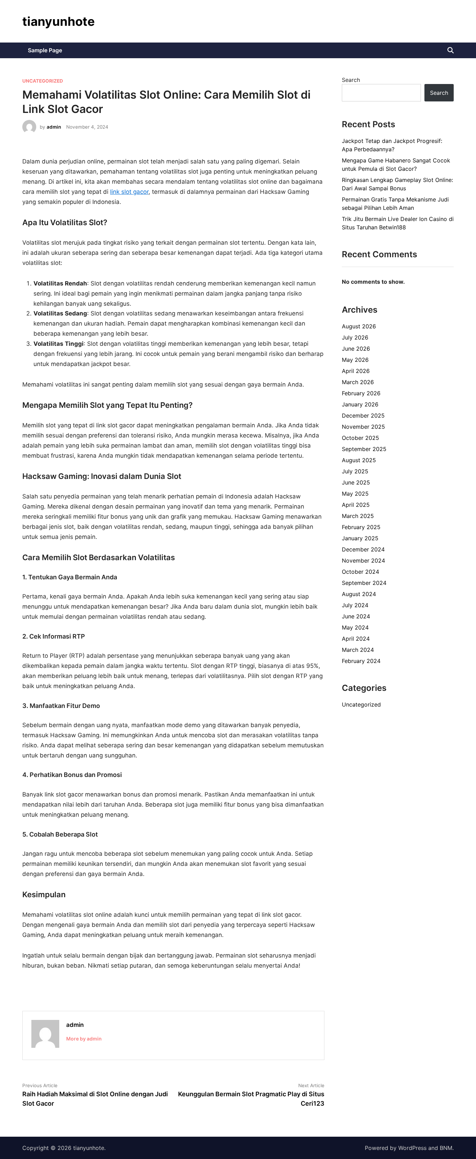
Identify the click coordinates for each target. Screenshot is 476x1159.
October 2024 (360, 571)
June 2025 (356, 482)
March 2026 (358, 382)
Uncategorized (42, 81)
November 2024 (363, 560)
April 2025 (356, 504)
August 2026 (359, 326)
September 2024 (364, 582)
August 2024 (359, 593)
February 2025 (361, 527)
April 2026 (356, 370)
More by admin (84, 1039)
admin (54, 127)
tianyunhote (58, 21)
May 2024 (355, 627)
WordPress (412, 1147)
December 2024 (363, 549)
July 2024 (355, 605)
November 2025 (363, 426)
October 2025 (360, 437)
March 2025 (358, 515)
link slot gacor (129, 191)
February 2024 (361, 660)
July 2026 (355, 337)
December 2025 (363, 415)
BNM (446, 1147)
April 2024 (356, 638)
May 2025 (355, 493)
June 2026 (356, 348)
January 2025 (360, 538)
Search (351, 79)
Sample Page (45, 50)
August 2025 (359, 460)
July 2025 (355, 471)
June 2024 (356, 616)
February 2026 (361, 393)
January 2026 (360, 404)
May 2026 (355, 359)
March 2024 (358, 649)
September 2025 (364, 448)
